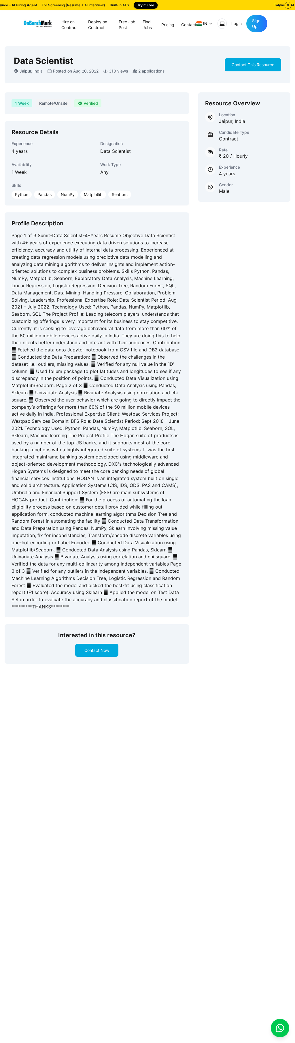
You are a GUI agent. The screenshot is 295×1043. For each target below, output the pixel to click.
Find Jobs (147, 24)
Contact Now (96, 650)
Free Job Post (127, 24)
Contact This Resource (253, 64)
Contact (188, 24)
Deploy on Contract (97, 24)
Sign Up (256, 23)
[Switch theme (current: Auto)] (222, 23)
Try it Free (145, 5)
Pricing (167, 24)
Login (236, 23)
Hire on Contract (69, 24)
